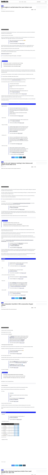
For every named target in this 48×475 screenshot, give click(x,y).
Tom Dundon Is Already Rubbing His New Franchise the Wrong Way (13, 374)
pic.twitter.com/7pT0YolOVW (14, 351)
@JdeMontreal (14, 152)
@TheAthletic (14, 282)
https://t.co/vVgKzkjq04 (20, 152)
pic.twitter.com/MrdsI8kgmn (14, 41)
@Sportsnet (12, 364)
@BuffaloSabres (12, 337)
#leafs (22, 283)
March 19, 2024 (24, 93)
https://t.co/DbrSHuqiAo (14, 207)
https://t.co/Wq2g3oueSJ (23, 362)
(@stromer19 (16, 361)
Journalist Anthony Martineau (16, 79)
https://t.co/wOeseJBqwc (23, 276)
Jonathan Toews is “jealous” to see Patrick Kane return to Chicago (13, 63)
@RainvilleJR (21, 243)
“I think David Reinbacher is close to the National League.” (12, 66)
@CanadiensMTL (15, 244)
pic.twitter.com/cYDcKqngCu (20, 365)
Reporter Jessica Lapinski (5, 53)
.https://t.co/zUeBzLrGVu (16, 91)
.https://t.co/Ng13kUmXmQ (15, 245)
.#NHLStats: (23, 339)
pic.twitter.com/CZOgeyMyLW (14, 399)
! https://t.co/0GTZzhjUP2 (16, 120)
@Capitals (12, 336)
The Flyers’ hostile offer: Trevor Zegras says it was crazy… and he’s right (14, 377)
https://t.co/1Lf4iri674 (13, 340)
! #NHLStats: (17, 362)
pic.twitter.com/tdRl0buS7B (14, 417)
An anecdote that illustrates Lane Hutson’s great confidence (12, 64)
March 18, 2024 (22, 209)
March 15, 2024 (22, 43)
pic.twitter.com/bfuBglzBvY (20, 340)
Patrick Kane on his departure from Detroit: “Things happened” (12, 224)
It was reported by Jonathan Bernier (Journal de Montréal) (21, 203)
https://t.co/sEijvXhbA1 (13, 365)
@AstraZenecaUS (21, 398)
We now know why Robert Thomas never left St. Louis (11, 222)
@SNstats (21, 139)
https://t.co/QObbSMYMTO (13, 131)
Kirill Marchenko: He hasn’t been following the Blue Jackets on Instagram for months (16, 225)
